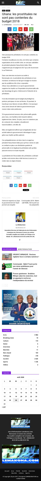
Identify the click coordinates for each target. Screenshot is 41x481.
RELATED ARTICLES (9, 249)
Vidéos (5, 365)
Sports (5, 362)
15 (31, 393)
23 (36, 396)
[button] (38, 2)
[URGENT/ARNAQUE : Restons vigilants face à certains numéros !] (7, 256)
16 (36, 393)
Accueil (7, 471)
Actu (8, 7)
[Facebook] (20, 240)
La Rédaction (8, 24)
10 (4, 393)
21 (26, 396)
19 (16, 396)
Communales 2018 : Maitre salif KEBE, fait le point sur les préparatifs (30, 203)
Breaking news (8, 338)
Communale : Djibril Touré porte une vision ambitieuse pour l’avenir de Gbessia (25, 266)
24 (4, 400)
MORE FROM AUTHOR (25, 249)
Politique (6, 356)
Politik (18, 471)
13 (21, 393)
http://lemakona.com (20, 227)
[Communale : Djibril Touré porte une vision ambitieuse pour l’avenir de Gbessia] (7, 266)
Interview (6, 347)
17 (4, 396)
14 (26, 393)
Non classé (7, 353)
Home (3, 7)
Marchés (6, 350)
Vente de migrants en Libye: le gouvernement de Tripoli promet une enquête (11, 203)
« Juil (3, 407)
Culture (5, 341)
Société (8, 10)
